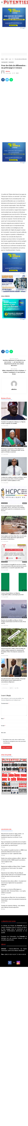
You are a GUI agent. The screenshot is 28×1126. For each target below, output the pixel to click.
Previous (5, 688)
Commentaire (5, 703)
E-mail (3, 725)
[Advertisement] (14, 40)
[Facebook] (10, 962)
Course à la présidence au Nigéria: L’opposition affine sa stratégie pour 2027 (12, 593)
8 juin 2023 (8, 73)
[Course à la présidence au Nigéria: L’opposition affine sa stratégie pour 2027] (14, 582)
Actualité (4, 62)
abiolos (8, 71)
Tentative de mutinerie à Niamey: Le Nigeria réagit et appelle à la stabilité (13, 422)
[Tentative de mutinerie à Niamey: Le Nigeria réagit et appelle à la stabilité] (14, 411)
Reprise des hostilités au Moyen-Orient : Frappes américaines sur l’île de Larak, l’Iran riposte (13, 621)
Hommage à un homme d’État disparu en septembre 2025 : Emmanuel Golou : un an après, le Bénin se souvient (12, 450)
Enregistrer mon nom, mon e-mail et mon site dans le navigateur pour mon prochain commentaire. (14, 741)
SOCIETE (11, 62)
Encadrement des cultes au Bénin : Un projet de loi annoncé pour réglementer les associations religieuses (13, 680)
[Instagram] (18, 962)
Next (11, 688)
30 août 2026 (5, 655)
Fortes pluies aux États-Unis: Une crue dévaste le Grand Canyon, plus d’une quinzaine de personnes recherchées (14, 537)
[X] (14, 962)
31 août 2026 (5, 425)
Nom (3, 718)
